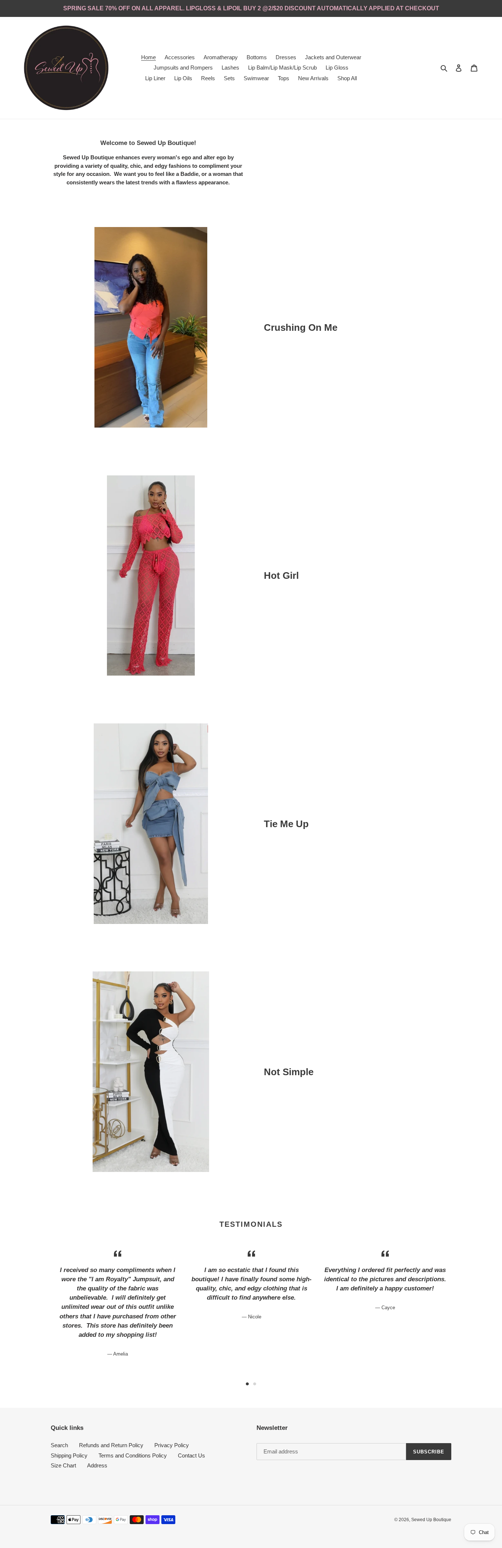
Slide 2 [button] (254, 1384)
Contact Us (191, 1455)
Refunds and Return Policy (111, 1445)
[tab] (247, 1384)
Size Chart (63, 1465)
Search (59, 1445)
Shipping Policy (69, 1455)
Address (97, 1465)
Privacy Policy (171, 1445)
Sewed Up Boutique (431, 1519)
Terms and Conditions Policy (132, 1455)
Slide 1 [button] (247, 1384)
